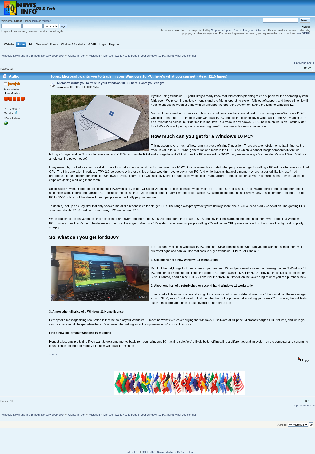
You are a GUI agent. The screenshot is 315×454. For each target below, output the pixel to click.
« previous (300, 62)
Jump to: (282, 424)
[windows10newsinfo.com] (6, 124)
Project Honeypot (243, 30)
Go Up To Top (185, 452)
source (53, 354)
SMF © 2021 (149, 452)
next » (311, 62)
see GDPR (303, 33)
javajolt (14, 84)
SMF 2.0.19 (132, 452)
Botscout (260, 30)
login (35, 20)
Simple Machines (166, 452)
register (46, 20)
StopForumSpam (221, 30)
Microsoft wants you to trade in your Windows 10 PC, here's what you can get (110, 83)
